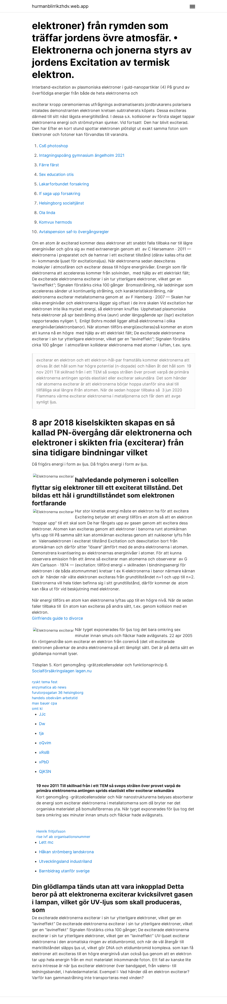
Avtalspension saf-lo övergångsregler (74, 231)
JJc (42, 714)
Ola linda (47, 212)
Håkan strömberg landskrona (66, 851)
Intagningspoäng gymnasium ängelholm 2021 (81, 155)
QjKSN (45, 771)
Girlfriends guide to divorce (57, 618)
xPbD (44, 762)
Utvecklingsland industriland (65, 861)
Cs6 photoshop (53, 145)
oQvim (45, 742)
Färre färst (49, 165)
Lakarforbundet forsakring (64, 184)
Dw (42, 723)
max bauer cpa (44, 703)
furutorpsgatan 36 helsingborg (57, 692)
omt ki (37, 708)
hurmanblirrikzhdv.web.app (60, 6)
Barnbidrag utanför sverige (64, 871)
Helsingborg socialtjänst (61, 203)
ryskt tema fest (44, 682)
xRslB (44, 752)
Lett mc (46, 842)
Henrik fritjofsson (50, 831)
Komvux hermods (55, 222)
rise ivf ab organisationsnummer (63, 836)
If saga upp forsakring (59, 193)
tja (41, 733)
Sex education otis (56, 174)
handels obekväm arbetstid (55, 698)
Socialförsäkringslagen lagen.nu (62, 671)
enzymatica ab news (49, 687)
